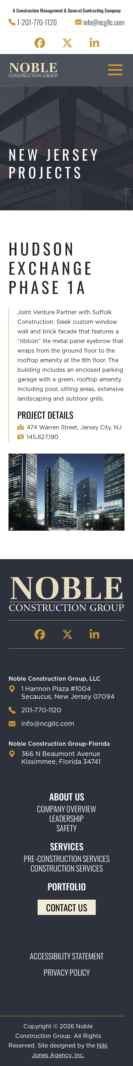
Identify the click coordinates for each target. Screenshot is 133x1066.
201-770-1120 (41, 710)
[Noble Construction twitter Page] (67, 43)
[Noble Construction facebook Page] (39, 43)
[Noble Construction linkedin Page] (94, 43)
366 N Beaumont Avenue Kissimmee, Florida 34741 (60, 758)
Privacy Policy (67, 972)
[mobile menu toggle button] (115, 70)
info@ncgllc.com (103, 22)
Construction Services (67, 868)
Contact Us (66, 907)
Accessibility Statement (67, 956)
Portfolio (67, 886)
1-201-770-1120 (37, 22)
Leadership (66, 818)
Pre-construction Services (67, 858)
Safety (66, 828)
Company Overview (66, 809)
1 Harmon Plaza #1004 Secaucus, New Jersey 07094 (68, 693)
